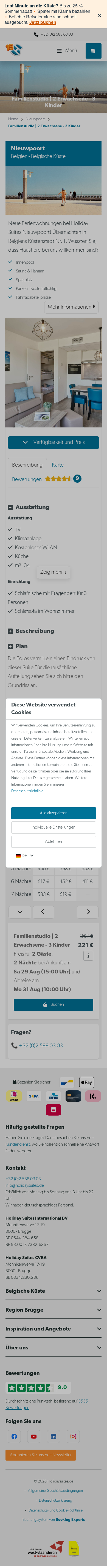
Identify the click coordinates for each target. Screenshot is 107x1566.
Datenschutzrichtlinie (27, 791)
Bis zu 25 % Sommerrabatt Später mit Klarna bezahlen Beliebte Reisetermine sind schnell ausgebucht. (47, 14)
